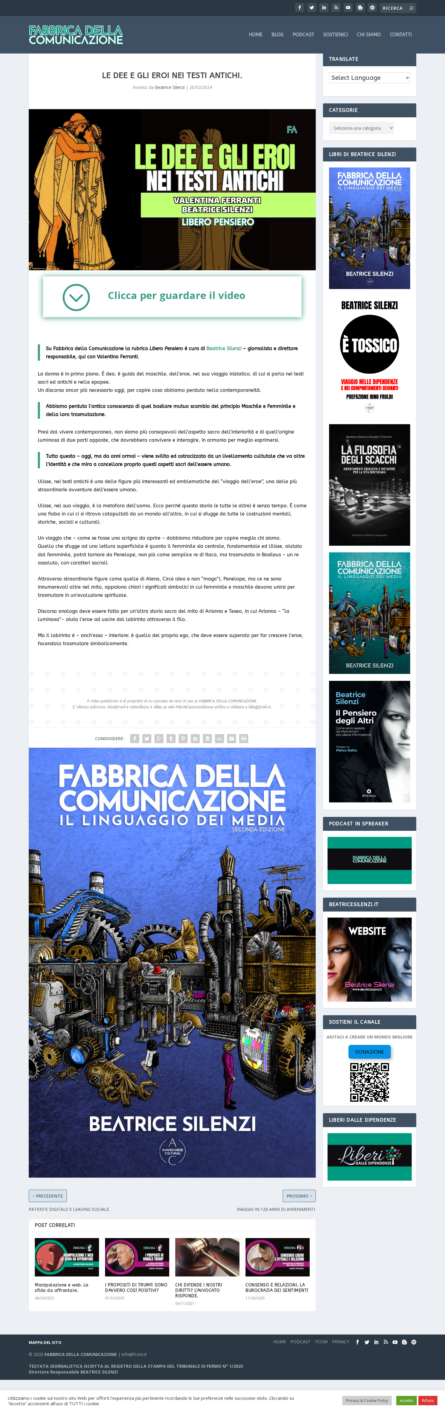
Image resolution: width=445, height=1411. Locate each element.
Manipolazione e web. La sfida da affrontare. (62, 1288)
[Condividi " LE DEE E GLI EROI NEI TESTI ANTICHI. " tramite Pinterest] (183, 739)
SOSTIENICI (335, 34)
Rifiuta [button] (428, 1400)
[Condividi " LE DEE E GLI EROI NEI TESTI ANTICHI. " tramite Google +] (159, 739)
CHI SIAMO (369, 34)
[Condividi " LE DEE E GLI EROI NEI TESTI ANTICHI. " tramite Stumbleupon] (219, 739)
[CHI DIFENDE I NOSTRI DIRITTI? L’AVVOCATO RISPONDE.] (207, 1257)
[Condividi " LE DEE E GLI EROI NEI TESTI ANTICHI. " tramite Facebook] (135, 739)
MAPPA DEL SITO (45, 1342)
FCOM (321, 1341)
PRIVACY (340, 1341)
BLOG (278, 34)
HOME (255, 34)
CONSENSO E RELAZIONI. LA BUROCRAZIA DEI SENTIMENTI (277, 1288)
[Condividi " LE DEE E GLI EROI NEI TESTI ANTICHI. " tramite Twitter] (147, 739)
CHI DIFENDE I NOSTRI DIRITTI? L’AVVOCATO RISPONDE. (198, 1291)
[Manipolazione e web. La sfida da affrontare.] (67, 1257)
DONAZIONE (369, 1051)
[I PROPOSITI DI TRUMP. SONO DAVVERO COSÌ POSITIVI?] (137, 1257)
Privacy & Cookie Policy (367, 1400)
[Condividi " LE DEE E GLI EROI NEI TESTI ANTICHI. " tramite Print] (244, 739)
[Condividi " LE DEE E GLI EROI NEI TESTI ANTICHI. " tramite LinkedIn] (195, 739)
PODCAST (303, 34)
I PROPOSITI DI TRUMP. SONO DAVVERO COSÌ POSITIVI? (136, 1288)
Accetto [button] (406, 1400)
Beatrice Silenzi (170, 87)
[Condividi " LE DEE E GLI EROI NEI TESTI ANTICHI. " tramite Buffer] (207, 739)
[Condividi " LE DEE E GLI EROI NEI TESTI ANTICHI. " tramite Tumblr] (171, 739)
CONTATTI (401, 34)
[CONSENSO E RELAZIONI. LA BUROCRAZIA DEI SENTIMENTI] (278, 1257)
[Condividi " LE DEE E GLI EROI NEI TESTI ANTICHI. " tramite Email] (232, 739)
